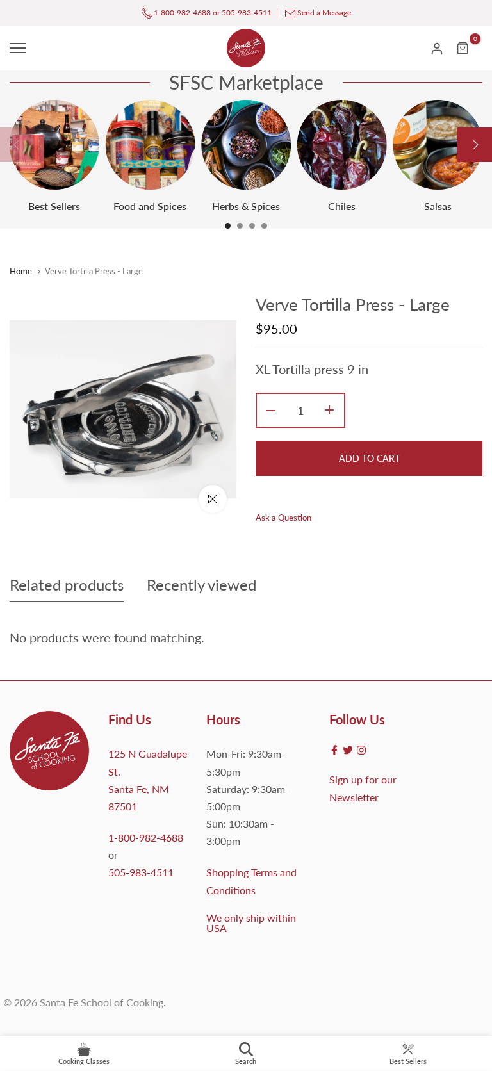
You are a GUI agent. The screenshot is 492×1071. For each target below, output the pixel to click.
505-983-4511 (247, 12)
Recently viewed (201, 584)
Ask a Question (283, 517)
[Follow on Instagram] (361, 750)
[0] (463, 48)
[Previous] (17, 144)
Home (21, 271)
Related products (67, 584)
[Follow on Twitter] (348, 750)
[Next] (474, 144)
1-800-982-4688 (181, 12)
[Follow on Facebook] (334, 750)
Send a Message (324, 12)
